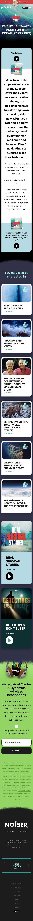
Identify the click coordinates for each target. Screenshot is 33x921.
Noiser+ (25, 8)
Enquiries (16, 907)
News (16, 903)
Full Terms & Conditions (24, 790)
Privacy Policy (16, 891)
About (16, 899)
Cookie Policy (16, 895)
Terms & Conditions (17, 887)
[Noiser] (6, 8)
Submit (16, 750)
